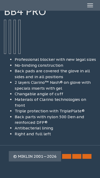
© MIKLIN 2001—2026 (35, 156)
